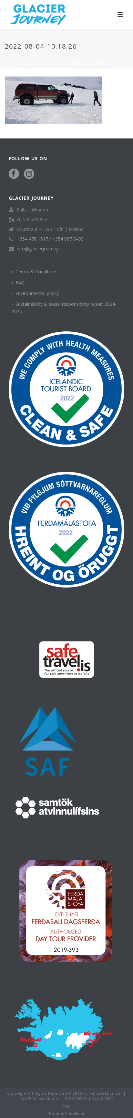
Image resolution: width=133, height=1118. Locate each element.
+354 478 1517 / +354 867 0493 (50, 239)
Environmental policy (37, 293)
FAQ (20, 283)
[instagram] (29, 174)
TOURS (27, 60)
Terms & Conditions (36, 271)
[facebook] (14, 174)
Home (10, 60)
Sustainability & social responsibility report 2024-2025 (64, 308)
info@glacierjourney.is (40, 249)
